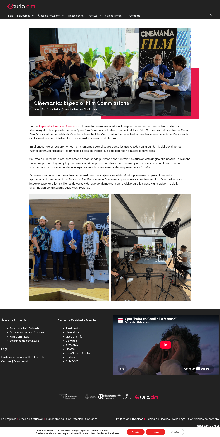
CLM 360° (72, 361)
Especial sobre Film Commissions (60, 126)
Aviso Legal (21, 361)
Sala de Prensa (113, 15)
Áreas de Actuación (49, 15)
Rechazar (155, 431)
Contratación (74, 419)
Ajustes (175, 431)
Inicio (10, 15)
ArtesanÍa (72, 345)
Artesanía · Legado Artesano (27, 332)
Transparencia (76, 15)
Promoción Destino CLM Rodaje (79, 109)
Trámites (92, 15)
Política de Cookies (158, 419)
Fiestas (70, 349)
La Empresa (23, 15)
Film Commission (51, 109)
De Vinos (71, 340)
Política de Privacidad (15, 357)
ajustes (115, 433)
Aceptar (136, 431)
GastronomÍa (74, 336)
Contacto (134, 15)
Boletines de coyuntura (24, 340)
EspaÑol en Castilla (78, 353)
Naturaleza (72, 332)
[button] (211, 15)
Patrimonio (73, 328)
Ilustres (70, 357)
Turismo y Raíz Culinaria (24, 328)
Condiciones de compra (203, 419)
